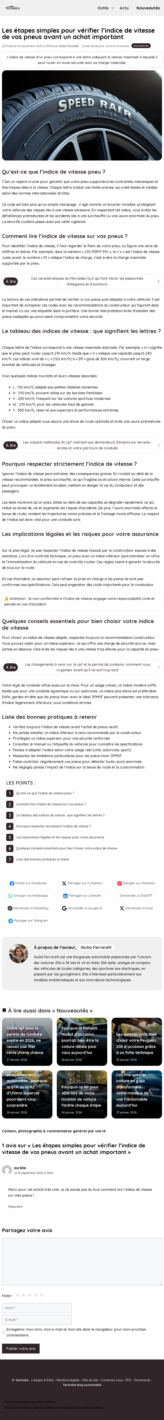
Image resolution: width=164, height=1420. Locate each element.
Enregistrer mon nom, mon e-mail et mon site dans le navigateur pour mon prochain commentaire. (76, 1332)
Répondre (15, 1206)
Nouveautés (148, 7)
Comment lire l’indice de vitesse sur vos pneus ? (51, 804)
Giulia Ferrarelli (96, 947)
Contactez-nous (112, 1380)
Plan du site (90, 1380)
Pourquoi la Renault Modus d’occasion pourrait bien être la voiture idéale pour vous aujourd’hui (80, 1040)
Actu (124, 7)
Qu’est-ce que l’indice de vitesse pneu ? (45, 793)
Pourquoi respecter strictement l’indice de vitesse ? (53, 826)
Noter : (7, 1295)
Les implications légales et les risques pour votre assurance (60, 837)
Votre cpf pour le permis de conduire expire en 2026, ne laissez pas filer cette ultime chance (25, 1040)
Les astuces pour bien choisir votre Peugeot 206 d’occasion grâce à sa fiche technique (136, 1043)
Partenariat (142, 1380)
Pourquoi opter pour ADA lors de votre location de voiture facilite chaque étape (81, 1096)
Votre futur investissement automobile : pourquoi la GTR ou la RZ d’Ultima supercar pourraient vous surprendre (27, 1087)
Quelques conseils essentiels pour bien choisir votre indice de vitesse (66, 848)
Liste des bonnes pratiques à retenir (42, 859)
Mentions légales (68, 1380)
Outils (103, 7)
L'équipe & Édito (42, 1380)
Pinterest (66, 1402)
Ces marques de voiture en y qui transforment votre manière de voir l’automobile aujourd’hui (132, 1090)
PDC (129, 1380)
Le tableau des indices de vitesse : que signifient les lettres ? (60, 815)
